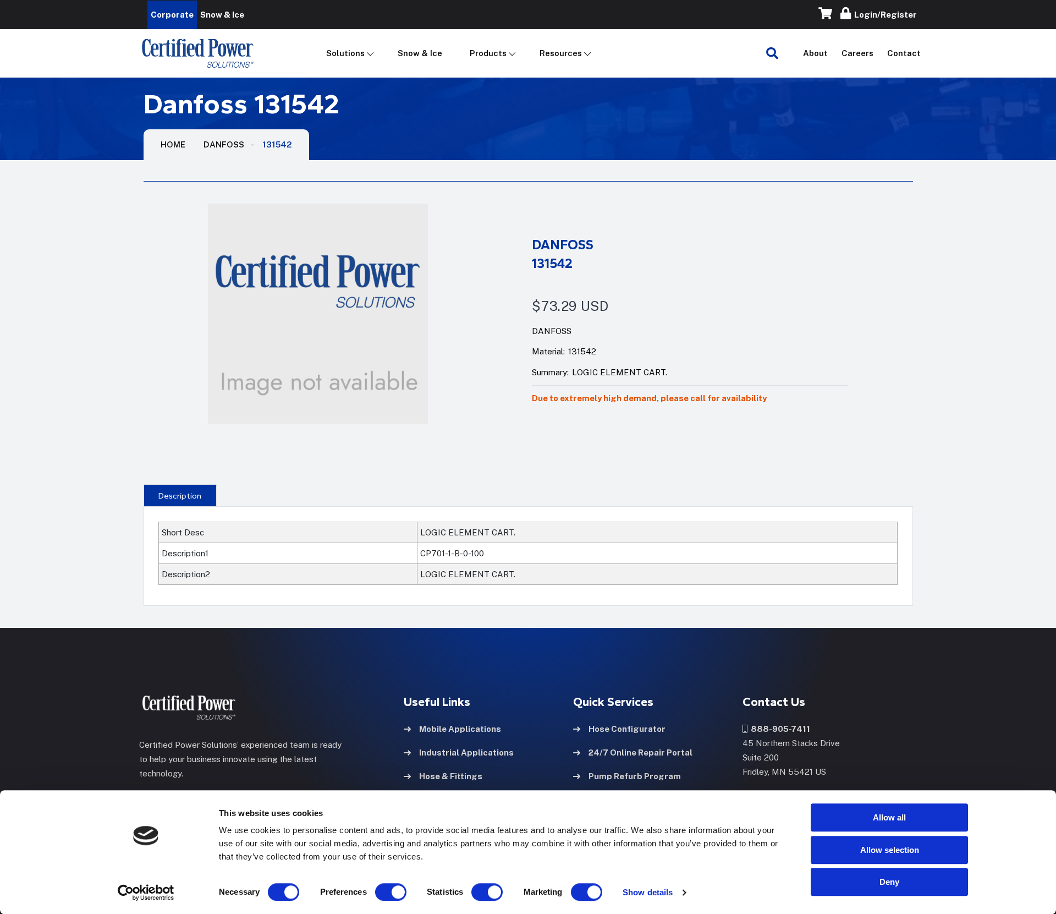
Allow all (889, 817)
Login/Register (884, 14)
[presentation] (180, 495)
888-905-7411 (778, 729)
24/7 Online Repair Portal (640, 752)
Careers (857, 53)
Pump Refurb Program (634, 776)
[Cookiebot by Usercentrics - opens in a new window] (146, 892)
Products (488, 53)
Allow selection (889, 850)
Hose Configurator (627, 729)
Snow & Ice (420, 53)
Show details (648, 892)
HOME (173, 144)
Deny (889, 881)
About (815, 53)
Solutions (345, 53)
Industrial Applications (466, 752)
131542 (277, 144)
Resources (561, 53)
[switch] (380, 892)
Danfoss (224, 144)
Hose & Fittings (450, 776)
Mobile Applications (460, 729)
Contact (904, 53)
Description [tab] (179, 496)
